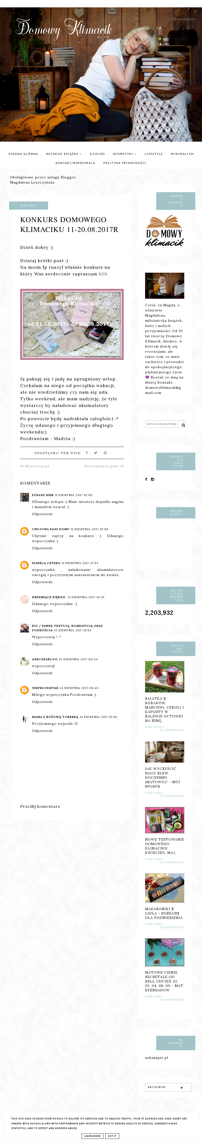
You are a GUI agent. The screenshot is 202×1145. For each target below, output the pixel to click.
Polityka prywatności (124, 163)
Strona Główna (23, 154)
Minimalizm (182, 154)
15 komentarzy (172, 927)
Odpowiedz (42, 514)
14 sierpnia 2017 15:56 (98, 717)
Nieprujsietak (45, 688)
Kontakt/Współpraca (75, 163)
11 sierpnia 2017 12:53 (80, 563)
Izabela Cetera (46, 563)
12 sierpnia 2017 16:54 (73, 630)
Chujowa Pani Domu (51, 529)
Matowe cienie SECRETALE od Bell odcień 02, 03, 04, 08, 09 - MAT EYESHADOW (164, 981)
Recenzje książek (63, 154)
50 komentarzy (172, 862)
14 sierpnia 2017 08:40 (79, 688)
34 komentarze (172, 796)
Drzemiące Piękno (49, 597)
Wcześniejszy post (102, 466)
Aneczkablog (45, 659)
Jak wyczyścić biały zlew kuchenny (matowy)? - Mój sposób (162, 778)
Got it (112, 1136)
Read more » (155, 727)
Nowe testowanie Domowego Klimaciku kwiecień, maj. (164, 846)
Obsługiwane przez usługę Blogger (43, 177)
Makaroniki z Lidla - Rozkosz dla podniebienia (164, 913)
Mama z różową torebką (55, 717)
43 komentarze (172, 999)
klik (103, 274)
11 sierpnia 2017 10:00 (74, 495)
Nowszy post (37, 466)
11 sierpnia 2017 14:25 (86, 597)
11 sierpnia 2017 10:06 (89, 529)
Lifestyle (154, 154)
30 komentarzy (172, 730)
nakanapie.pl (156, 1057)
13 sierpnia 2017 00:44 (78, 659)
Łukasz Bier (43, 495)
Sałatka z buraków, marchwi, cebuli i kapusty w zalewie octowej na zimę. (164, 709)
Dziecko (97, 154)
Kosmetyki (124, 154)
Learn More (92, 1136)
